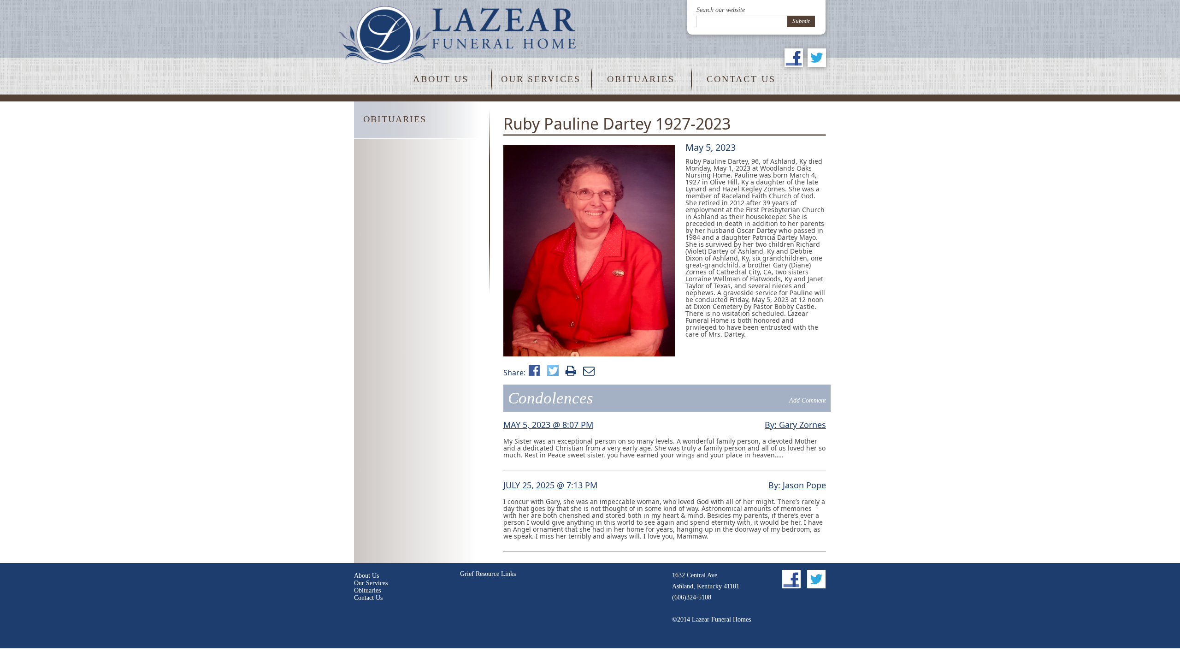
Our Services (541, 79)
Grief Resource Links (488, 573)
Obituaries (641, 79)
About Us (441, 79)
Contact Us (741, 79)
